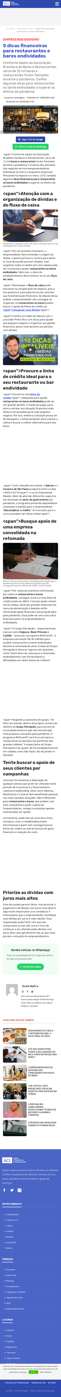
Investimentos (13, 1286)
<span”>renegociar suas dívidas (21, 310)
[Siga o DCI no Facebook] (4, 1190)
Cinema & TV (12, 1220)
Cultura (10, 1225)
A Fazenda (11, 1242)
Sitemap (52, 1383)
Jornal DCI (10, 29)
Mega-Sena (12, 1347)
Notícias (10, 1236)
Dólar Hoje (11, 1275)
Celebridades (13, 1214)
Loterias (10, 1330)
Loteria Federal (13, 1358)
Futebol (10, 1231)
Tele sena (11, 1352)
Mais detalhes (46, 1372)
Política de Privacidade (17, 1383)
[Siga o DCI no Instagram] (19, 1190)
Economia (11, 1269)
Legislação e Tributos (16, 1292)
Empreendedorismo (25, 29)
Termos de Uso (38, 1383)
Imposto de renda (15, 1297)
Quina (9, 1335)
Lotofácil (10, 1341)
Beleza (10, 1248)
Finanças (10, 1280)
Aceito (33, 1372)
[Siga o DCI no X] (12, 1190)
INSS (9, 1303)
